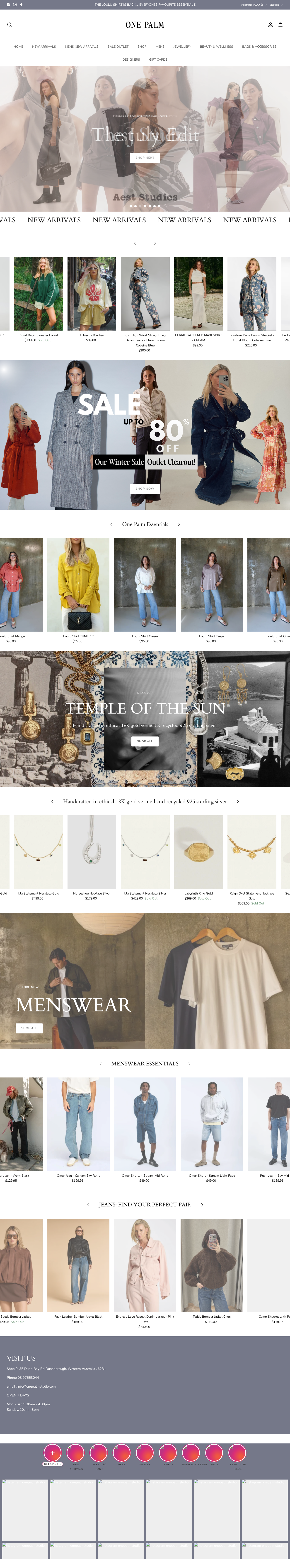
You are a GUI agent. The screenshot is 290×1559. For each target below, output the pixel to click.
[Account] (269, 24)
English (274, 5)
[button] (130, 206)
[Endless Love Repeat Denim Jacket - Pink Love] (145, 1265)
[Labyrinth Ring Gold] (198, 852)
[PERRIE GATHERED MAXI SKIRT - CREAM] (198, 294)
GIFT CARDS (158, 59)
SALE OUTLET (118, 46)
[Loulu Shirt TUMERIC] (78, 585)
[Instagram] (15, 4)
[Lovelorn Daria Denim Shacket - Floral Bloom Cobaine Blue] (251, 294)
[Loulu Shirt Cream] (145, 585)
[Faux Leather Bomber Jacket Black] (78, 1265)
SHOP (142, 46)
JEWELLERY (182, 46)
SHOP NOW (145, 489)
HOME (18, 46)
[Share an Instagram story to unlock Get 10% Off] (52, 1452)
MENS (160, 46)
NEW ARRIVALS (44, 46)
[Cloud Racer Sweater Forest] (38, 294)
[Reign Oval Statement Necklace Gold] (251, 852)
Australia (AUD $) (252, 5)
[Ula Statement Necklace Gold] (38, 852)
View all (145, 250)
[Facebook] (8, 4)
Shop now (145, 190)
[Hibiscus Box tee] (92, 294)
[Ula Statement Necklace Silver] (145, 852)
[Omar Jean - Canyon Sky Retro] (78, 1124)
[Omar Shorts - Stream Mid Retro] (145, 1124)
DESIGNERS (131, 59)
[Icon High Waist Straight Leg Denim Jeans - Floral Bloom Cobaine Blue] (145, 294)
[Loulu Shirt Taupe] (212, 585)
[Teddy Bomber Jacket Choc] (212, 1265)
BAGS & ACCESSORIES (259, 46)
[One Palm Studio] (145, 24)
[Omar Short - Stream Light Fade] (212, 1124)
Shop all (145, 741)
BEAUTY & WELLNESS (216, 46)
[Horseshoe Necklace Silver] (92, 852)
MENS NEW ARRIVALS (82, 46)
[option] (145, 139)
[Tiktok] (21, 4)
